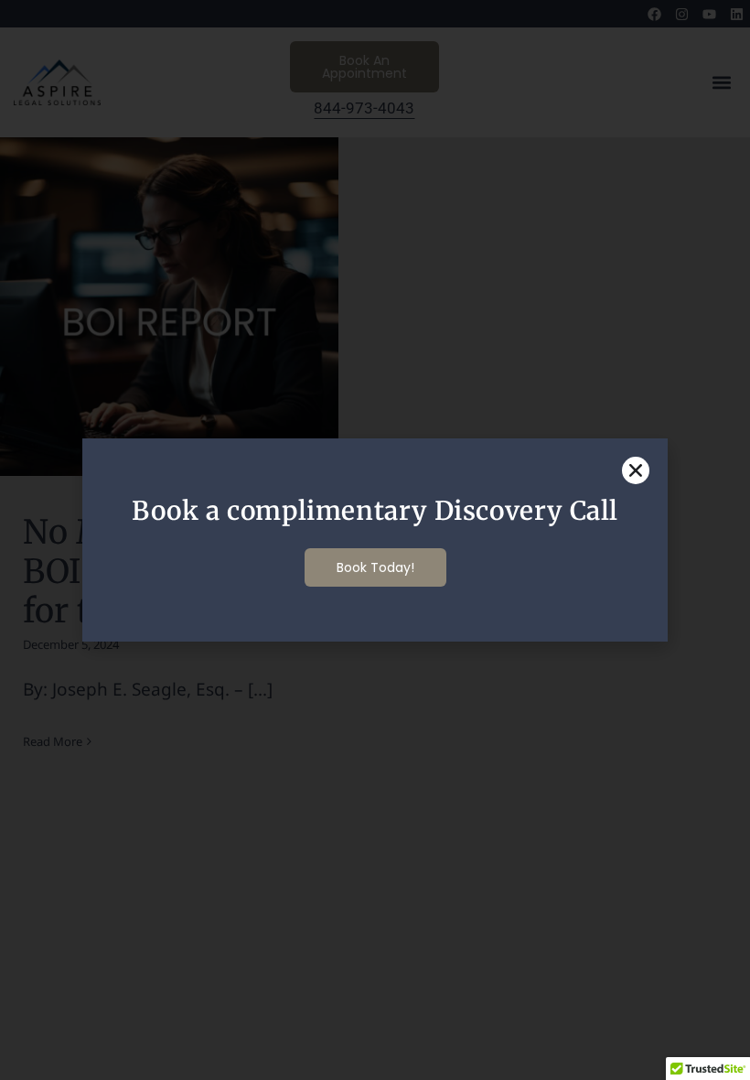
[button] (635, 470)
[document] (375, 540)
